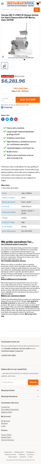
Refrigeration (19, 452)
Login (3, 426)
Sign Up (33, 382)
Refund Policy (6, 437)
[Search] (37, 10)
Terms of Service (7, 440)
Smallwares (30, 452)
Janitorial (23, 457)
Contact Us (5, 407)
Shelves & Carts (10, 454)
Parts (30, 457)
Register (4, 423)
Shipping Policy (6, 412)
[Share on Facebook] (3, 119)
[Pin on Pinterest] (16, 119)
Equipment (8, 452)
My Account (5, 421)
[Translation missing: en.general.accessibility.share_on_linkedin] (11, 119)
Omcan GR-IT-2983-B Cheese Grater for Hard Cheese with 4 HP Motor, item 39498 (20, 17)
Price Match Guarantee (10, 409)
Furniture (30, 454)
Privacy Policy (6, 435)
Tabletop (22, 454)
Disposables (13, 457)
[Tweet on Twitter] (7, 119)
